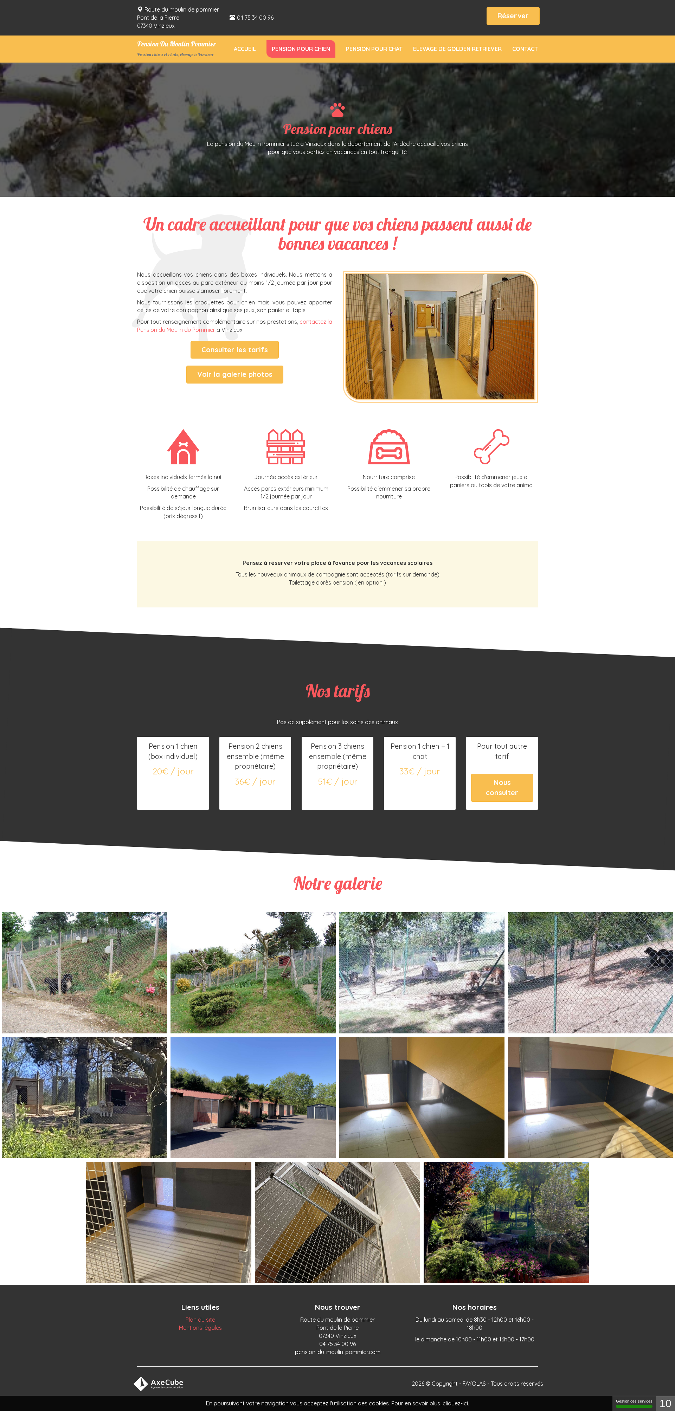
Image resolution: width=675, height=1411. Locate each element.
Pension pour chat (374, 48)
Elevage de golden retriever (457, 48)
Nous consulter (502, 787)
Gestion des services (634, 1401)
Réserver (513, 15)
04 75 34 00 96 (255, 17)
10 (665, 1403)
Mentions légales (200, 1327)
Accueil (245, 48)
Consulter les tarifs (234, 349)
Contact (525, 48)
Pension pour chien (301, 48)
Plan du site (200, 1319)
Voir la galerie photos (234, 374)
